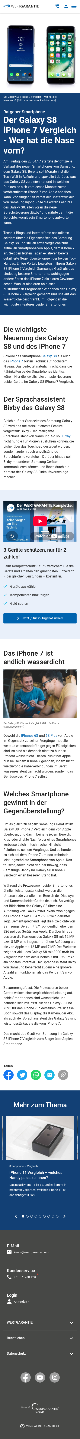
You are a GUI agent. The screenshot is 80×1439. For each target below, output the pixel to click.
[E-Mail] (49, 1075)
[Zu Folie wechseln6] (44, 1216)
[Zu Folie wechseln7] (48, 1216)
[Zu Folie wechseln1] (23, 1216)
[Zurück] (15, 1216)
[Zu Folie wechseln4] (36, 1216)
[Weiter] (64, 1216)
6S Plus (51, 736)
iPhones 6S (29, 736)
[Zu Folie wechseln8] (53, 1216)
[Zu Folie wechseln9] (57, 1216)
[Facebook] (8, 1075)
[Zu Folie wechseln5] (40, 1216)
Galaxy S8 (49, 356)
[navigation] (40, 1272)
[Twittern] (22, 1075)
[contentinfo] (40, 1426)
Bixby (66, 436)
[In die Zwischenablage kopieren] (63, 1075)
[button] (66, 6)
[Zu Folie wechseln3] (31, 1216)
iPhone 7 (16, 361)
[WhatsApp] (36, 1075)
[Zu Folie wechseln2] (27, 1216)
